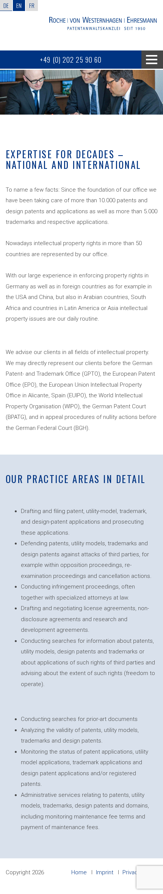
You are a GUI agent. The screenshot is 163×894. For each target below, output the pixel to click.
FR (31, 5)
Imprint (104, 872)
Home (79, 872)
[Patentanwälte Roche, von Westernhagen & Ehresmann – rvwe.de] (102, 25)
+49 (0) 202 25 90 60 (71, 60)
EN (19, 5)
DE (6, 5)
